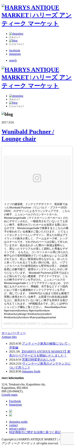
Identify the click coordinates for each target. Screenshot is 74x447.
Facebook (15, 401)
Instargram (15, 404)
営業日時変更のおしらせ (38, 359)
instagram (15, 53)
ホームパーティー (14, 333)
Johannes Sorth (31, 371)
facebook (14, 50)
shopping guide (18, 421)
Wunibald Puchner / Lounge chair (28, 135)
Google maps (9, 394)
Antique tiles (9, 336)
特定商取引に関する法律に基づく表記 (35, 432)
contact (13, 425)
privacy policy (17, 428)
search (13, 60)
